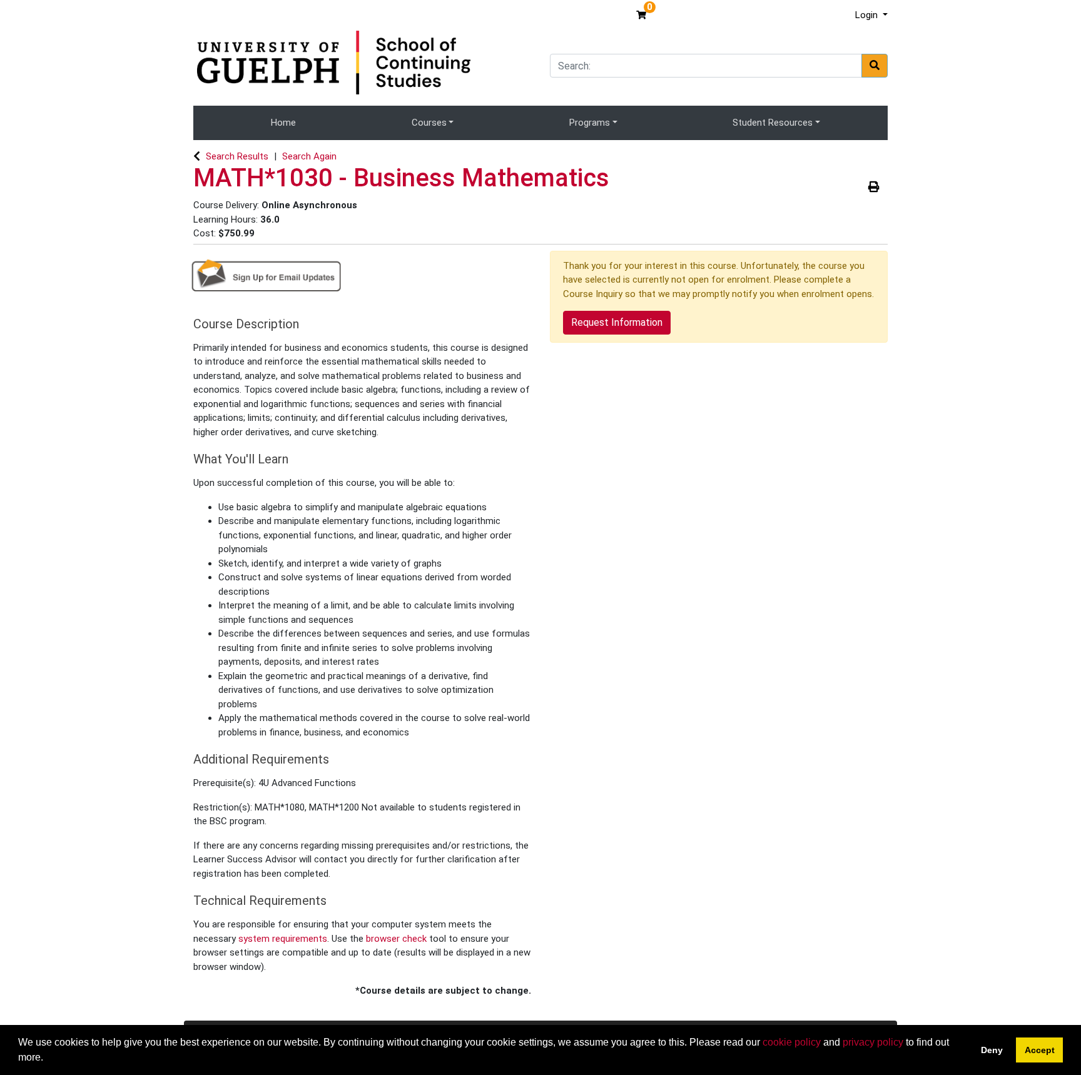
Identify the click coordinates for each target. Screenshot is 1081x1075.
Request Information (616, 322)
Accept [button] (1040, 1050)
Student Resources (773, 122)
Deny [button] (992, 1050)
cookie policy (792, 1042)
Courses (429, 122)
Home (283, 122)
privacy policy (873, 1042)
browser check (396, 938)
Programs (589, 122)
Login (867, 15)
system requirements (282, 938)
